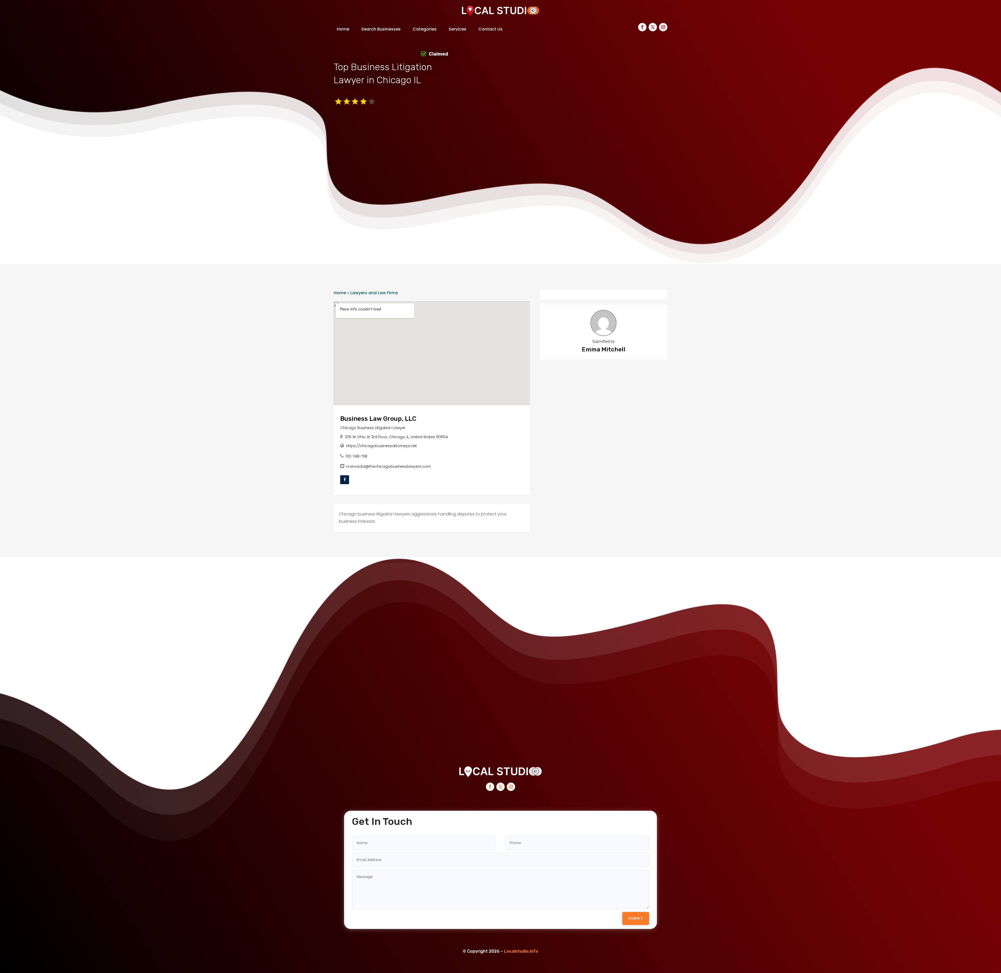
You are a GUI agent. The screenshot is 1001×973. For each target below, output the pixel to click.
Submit (635, 918)
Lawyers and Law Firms (374, 293)
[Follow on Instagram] (663, 27)
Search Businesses (381, 29)
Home (343, 29)
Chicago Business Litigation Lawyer (372, 427)
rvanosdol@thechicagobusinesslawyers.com (388, 466)
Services (457, 29)
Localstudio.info (521, 951)
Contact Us (490, 29)
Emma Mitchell (603, 349)
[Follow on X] (653, 27)
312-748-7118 (356, 456)
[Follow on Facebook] (642, 27)
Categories (425, 29)
